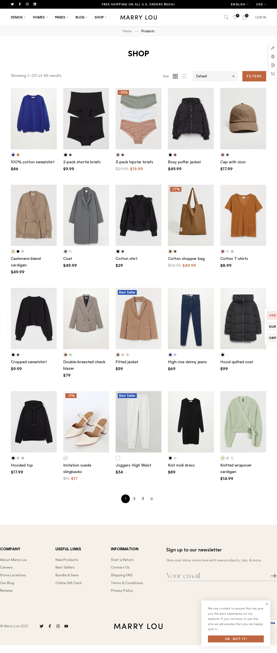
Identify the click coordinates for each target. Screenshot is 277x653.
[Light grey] (232, 251)
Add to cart (36, 149)
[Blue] (13, 154)
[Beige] (13, 251)
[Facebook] (50, 626)
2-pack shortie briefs (82, 161)
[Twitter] (41, 626)
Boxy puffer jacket (184, 161)
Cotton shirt (126, 258)
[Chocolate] (118, 154)
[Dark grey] (70, 154)
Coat (67, 258)
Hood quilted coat (236, 361)
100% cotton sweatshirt (33, 161)
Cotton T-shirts (234, 258)
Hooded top (22, 465)
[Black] (65, 154)
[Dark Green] (175, 251)
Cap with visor (233, 161)
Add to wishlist (53, 96)
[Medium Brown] (18, 154)
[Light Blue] (175, 354)
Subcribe (269, 576)
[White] (127, 154)
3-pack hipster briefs (134, 161)
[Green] (70, 354)
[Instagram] (58, 626)
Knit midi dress (181, 465)
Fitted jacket (127, 361)
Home (127, 31)
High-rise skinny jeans (187, 361)
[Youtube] (66, 626)
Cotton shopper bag (186, 258)
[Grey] (22, 251)
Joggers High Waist (133, 465)
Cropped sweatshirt (29, 361)
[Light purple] (127, 354)
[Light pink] (22, 458)
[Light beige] (70, 251)
